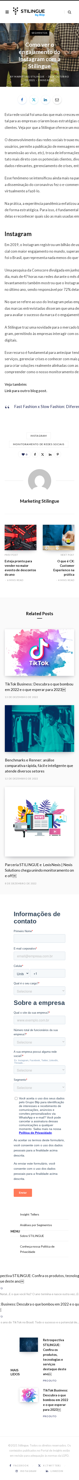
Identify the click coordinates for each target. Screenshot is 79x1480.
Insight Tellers (29, 1214)
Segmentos (40, 32)
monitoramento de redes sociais (38, 444)
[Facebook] (22, 99)
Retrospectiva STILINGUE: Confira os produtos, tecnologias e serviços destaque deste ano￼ (54, 1357)
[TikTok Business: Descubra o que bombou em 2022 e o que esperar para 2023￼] (39, 652)
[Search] (67, 12)
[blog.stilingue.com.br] (29, 11)
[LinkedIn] (45, 99)
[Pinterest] (57, 454)
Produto (50, 1380)
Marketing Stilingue (29, 76)
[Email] (57, 99)
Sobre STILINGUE (32, 1236)
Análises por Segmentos (36, 1225)
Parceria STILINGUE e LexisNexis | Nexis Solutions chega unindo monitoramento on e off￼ (39, 870)
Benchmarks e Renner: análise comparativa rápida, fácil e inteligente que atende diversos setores (39, 765)
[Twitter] (33, 99)
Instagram (39, 435)
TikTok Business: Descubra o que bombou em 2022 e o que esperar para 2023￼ (55, 1399)
